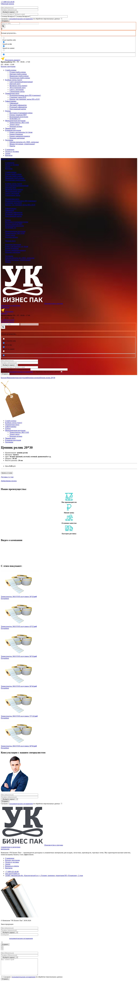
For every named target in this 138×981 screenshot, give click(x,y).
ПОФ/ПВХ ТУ (14, 119)
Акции (7, 153)
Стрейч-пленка (10, 70)
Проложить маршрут (12, 60)
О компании (9, 149)
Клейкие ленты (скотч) (13, 80)
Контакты (8, 155)
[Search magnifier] (3, 26)
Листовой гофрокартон (18, 105)
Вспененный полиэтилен (18, 117)
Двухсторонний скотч (17, 87)
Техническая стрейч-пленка (19, 78)
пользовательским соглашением (21, 19)
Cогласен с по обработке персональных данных (30, 804)
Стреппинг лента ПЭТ (17, 97)
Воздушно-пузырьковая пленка (20, 113)
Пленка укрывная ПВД (18, 115)
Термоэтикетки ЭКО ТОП (19, 122)
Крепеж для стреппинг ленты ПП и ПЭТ (24, 99)
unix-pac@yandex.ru (12, 873)
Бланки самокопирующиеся (19, 136)
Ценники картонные (17, 138)
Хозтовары (9, 140)
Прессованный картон (17, 109)
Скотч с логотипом (16, 89)
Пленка (8, 111)
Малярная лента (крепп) (18, 86)
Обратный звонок (7, 4)
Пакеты (12, 146)
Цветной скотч (14, 84)
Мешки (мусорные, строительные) (22, 144)
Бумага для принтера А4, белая (20, 132)
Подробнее (5, 598)
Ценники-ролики (15, 126)
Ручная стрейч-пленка (17, 72)
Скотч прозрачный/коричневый (21, 82)
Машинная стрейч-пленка (19, 76)
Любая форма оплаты (9, 481)
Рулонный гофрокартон (18, 107)
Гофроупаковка (10, 101)
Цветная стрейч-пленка (18, 74)
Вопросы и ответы (12, 866)
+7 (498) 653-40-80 (7, 2)
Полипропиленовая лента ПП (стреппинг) (25, 95)
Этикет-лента (14, 124)
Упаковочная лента (12, 93)
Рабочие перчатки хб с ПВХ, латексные (24, 142)
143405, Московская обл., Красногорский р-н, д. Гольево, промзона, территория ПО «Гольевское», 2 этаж (44, 875)
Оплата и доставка (12, 151)
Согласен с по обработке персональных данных (30, 19)
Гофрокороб (13, 103)
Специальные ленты (17, 91)
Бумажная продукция (13, 130)
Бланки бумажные (16, 134)
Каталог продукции (8, 66)
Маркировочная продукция (15, 121)
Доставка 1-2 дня (7, 477)
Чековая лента (10, 128)
